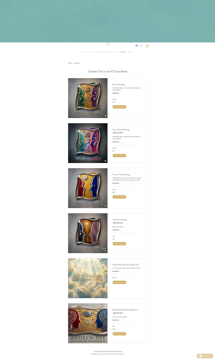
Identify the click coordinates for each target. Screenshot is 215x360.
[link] (127, 84)
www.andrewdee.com (102, 354)
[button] (147, 45)
